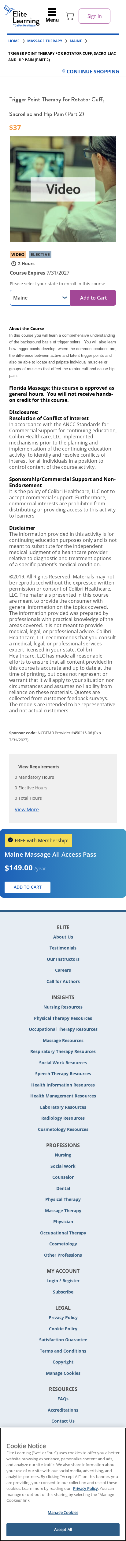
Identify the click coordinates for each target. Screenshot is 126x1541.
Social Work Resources (63, 1062)
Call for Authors (63, 981)
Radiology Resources (63, 1118)
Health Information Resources (63, 1085)
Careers (63, 970)
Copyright (63, 1362)
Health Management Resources (63, 1096)
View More (27, 809)
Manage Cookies (63, 1373)
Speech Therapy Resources (63, 1073)
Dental (63, 1188)
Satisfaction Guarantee (63, 1340)
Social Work (63, 1166)
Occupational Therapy (63, 1233)
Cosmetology (63, 1244)
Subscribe (63, 1292)
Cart (70, 16)
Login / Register (63, 1280)
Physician (63, 1221)
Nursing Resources (63, 1007)
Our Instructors (63, 959)
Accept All (63, 1529)
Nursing (63, 1155)
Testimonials (63, 948)
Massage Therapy (63, 1210)
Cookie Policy (63, 1329)
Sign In (94, 16)
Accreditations (63, 1410)
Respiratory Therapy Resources (63, 1051)
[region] (63, 1484)
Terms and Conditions (63, 1351)
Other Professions (63, 1255)
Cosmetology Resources (63, 1129)
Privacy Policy (63, 1317)
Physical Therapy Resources (63, 1018)
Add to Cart (93, 297)
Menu (52, 19)
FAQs (63, 1399)
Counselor (63, 1177)
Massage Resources (63, 1040)
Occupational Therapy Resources (63, 1029)
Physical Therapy (63, 1199)
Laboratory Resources (63, 1107)
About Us (63, 937)
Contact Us (63, 1421)
